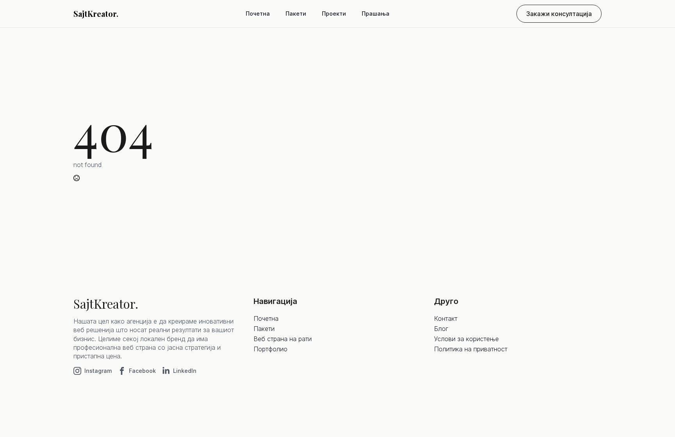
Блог (441, 329)
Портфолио (271, 349)
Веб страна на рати (283, 339)
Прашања (375, 13)
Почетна (258, 13)
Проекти (334, 13)
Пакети (296, 13)
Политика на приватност (470, 349)
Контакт (445, 318)
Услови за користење (466, 339)
